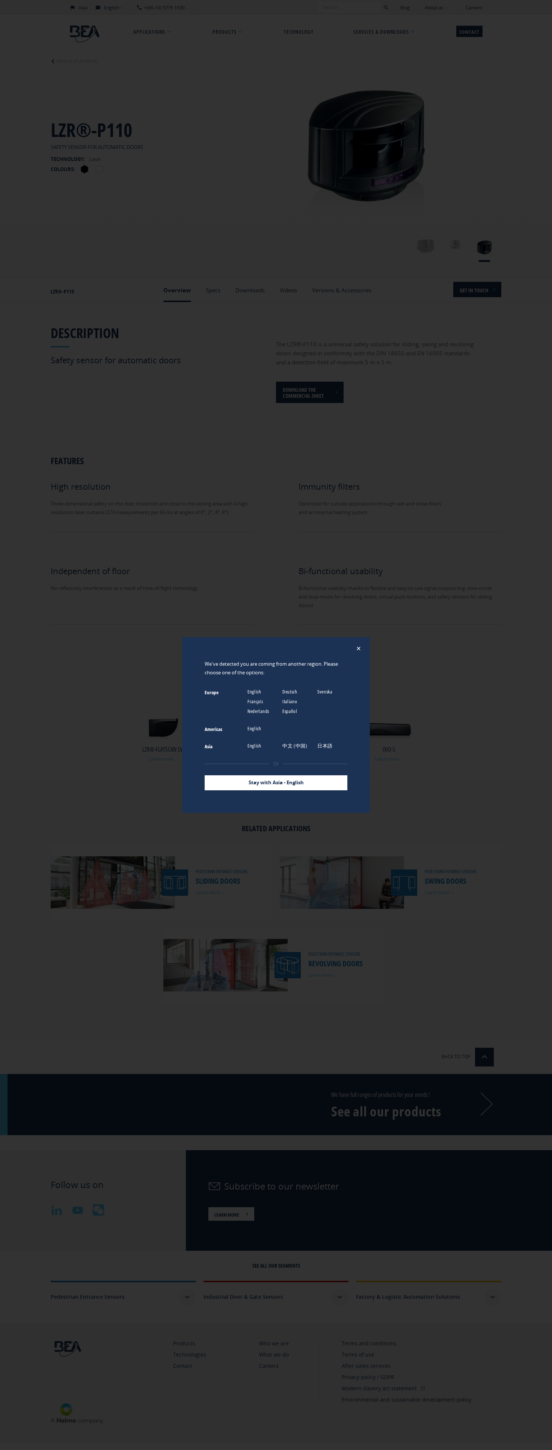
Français (255, 701)
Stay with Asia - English (276, 782)
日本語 (325, 745)
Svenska (325, 691)
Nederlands (258, 711)
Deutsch (290, 691)
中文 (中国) (295, 745)
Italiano (290, 701)
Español (290, 711)
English (254, 691)
